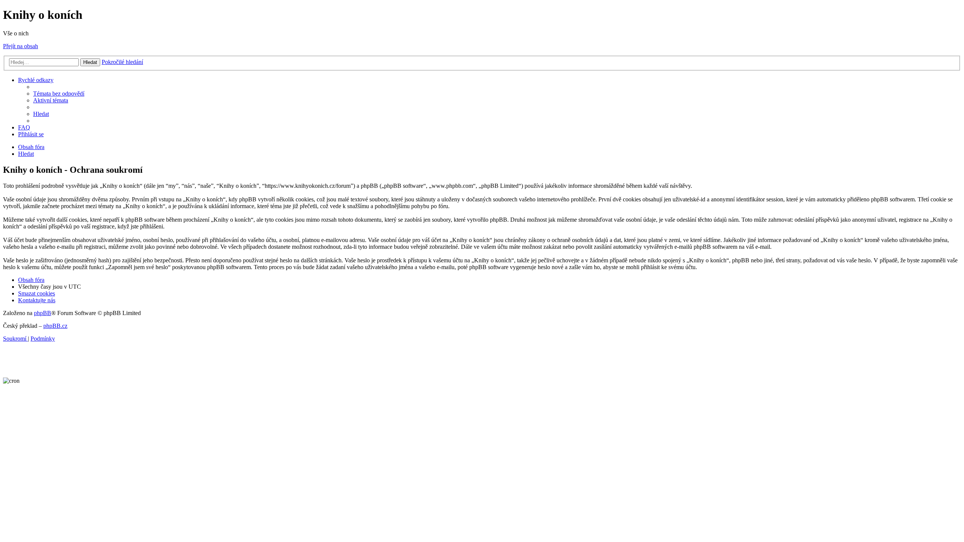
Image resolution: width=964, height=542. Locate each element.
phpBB (42, 313)
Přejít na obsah (20, 46)
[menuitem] (58, 93)
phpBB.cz (55, 326)
